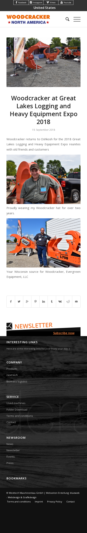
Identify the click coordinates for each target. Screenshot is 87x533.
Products (11, 369)
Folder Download (16, 409)
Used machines (15, 403)
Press (10, 463)
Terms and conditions (19, 416)
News (9, 444)
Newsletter (13, 450)
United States (45, 7)
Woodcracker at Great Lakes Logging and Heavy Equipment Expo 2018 (43, 110)
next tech (12, 375)
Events (10, 456)
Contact (11, 422)
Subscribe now (63, 333)
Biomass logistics (16, 381)
